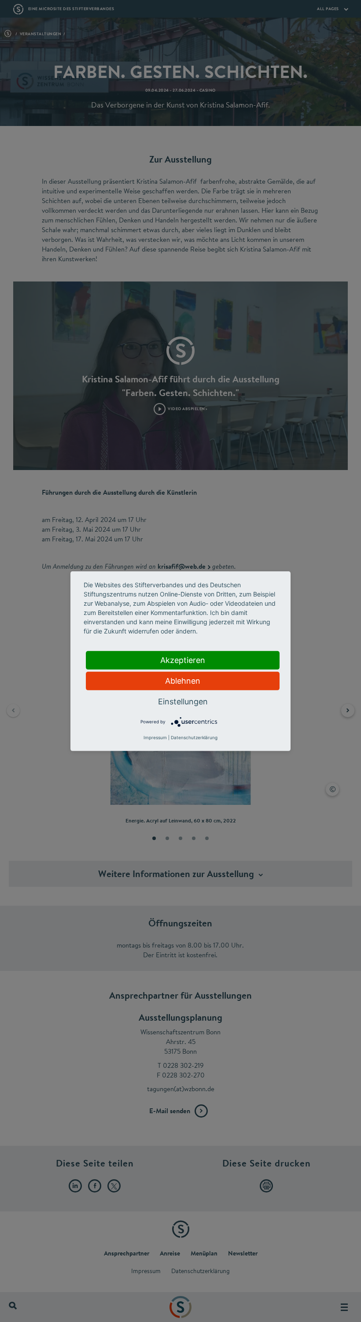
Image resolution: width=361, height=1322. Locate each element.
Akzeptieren (182, 659)
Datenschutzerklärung (194, 737)
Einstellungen (183, 701)
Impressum (155, 737)
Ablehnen (182, 680)
